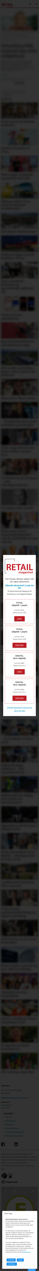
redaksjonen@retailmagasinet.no (14, 1097)
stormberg (7, 95)
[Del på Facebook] (16, 83)
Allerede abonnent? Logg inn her (19, 707)
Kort (19, 619)
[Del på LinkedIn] (19, 83)
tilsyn (15, 92)
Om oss (9, 1117)
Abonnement (11, 1120)
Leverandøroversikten (15, 1132)
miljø (22, 92)
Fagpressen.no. (26, 1252)
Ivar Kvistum (6, 1105)
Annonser (10, 1124)
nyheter (6, 92)
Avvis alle (11, 1260)
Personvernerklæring (14, 1136)
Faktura (19, 645)
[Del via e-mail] (22, 83)
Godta (20, 1260)
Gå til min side (19, 711)
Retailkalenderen (12, 1128)
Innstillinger (32, 1269)
